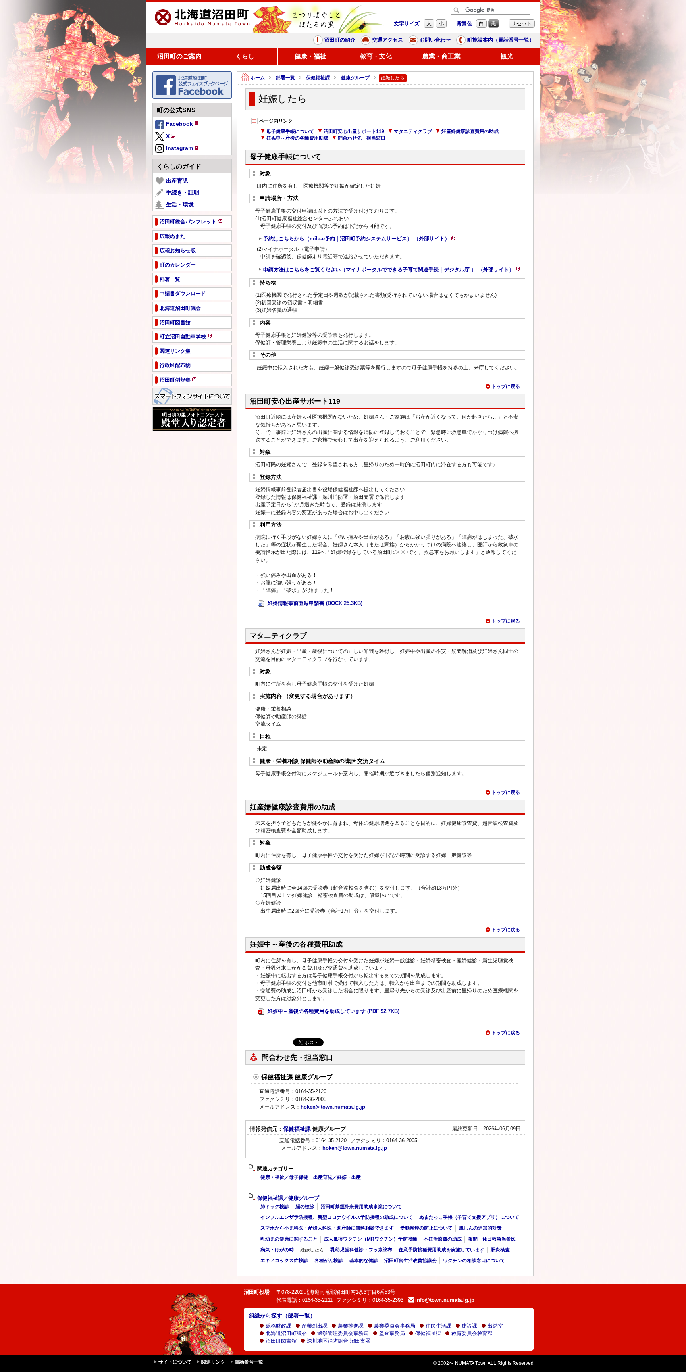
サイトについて (175, 1362)
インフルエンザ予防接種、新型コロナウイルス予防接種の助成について (336, 1217)
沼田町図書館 (281, 1341)
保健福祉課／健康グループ (288, 1198)
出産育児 (177, 180)
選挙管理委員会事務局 (343, 1333)
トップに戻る (505, 386)
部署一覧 (285, 77)
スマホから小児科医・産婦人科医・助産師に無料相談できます (327, 1228)
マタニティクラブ (413, 131)
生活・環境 (180, 204)
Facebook (183, 125)
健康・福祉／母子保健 (284, 1177)
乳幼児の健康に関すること (289, 1239)
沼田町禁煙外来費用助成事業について (361, 1206)
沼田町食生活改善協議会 (410, 1260)
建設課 (469, 1326)
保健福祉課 (318, 77)
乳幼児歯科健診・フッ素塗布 (361, 1249)
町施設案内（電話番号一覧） (500, 40)
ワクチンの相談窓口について (474, 1260)
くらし (244, 56)
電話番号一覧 (249, 1362)
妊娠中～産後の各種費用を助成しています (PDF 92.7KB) (332, 1011)
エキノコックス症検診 (284, 1260)
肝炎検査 (500, 1249)
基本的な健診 (363, 1260)
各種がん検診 (328, 1260)
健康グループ (355, 77)
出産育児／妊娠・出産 (337, 1177)
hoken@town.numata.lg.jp (333, 1107)
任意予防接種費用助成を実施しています (441, 1249)
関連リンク (213, 1362)
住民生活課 (438, 1326)
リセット (521, 24)
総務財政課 (278, 1326)
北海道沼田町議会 (286, 1333)
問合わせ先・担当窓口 (361, 138)
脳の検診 (304, 1206)
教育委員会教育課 (472, 1333)
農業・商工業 (441, 56)
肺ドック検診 (274, 1206)
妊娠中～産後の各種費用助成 (297, 138)
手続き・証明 (182, 192)
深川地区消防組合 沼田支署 (338, 1341)
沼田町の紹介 (339, 40)
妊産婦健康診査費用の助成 (470, 131)
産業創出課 (315, 1326)
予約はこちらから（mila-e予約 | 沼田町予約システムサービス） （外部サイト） (359, 239)
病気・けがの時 (277, 1249)
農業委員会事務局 (394, 1326)
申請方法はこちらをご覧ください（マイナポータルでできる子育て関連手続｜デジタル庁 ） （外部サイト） (391, 270)
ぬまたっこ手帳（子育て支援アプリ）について (469, 1217)
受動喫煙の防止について (426, 1228)
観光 (507, 56)
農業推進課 (351, 1326)
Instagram (183, 149)
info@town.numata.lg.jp (444, 1300)
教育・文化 (376, 56)
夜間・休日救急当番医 (492, 1239)
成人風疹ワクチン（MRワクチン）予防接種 (370, 1239)
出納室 (495, 1326)
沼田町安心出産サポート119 (354, 131)
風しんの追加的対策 (480, 1228)
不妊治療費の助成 (443, 1239)
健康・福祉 (310, 56)
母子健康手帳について (290, 131)
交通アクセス (387, 40)
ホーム (258, 77)
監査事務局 (392, 1333)
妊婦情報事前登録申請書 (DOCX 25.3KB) (314, 603)
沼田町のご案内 (179, 56)
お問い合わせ (435, 40)
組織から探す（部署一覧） (282, 1315)
